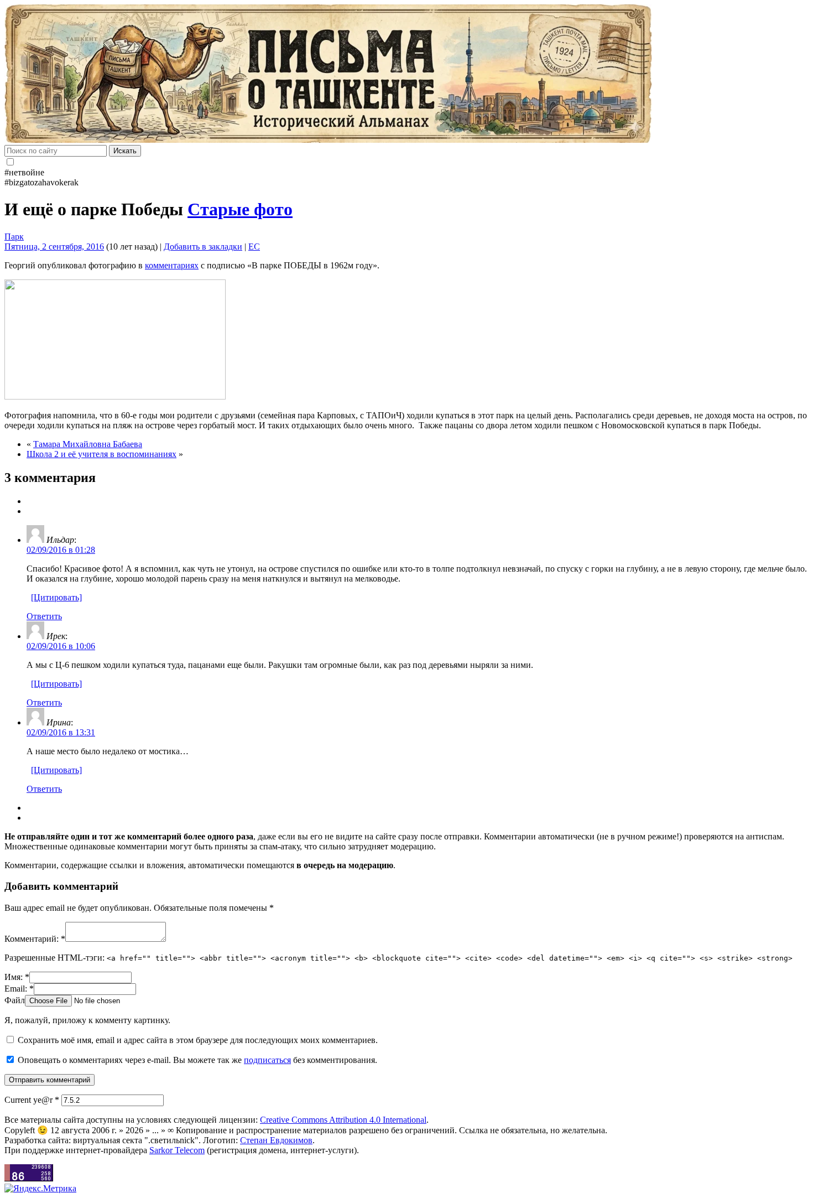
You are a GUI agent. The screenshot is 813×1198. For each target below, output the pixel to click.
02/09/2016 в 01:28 (61, 549)
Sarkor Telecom (177, 1150)
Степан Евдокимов (276, 1140)
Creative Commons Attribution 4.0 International (343, 1119)
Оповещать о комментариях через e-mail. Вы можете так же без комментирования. (196, 1060)
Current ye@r (31, 1099)
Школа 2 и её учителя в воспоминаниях (101, 454)
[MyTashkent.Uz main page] (406, 74)
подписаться (267, 1060)
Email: (19, 988)
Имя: (16, 977)
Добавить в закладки (203, 246)
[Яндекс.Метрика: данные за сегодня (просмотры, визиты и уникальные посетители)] (40, 1189)
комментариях (172, 265)
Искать (125, 151)
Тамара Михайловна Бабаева (87, 444)
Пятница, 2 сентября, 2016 (54, 246)
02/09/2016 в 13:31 (61, 732)
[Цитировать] (56, 597)
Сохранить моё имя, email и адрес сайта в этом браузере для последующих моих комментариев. (198, 1040)
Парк (14, 236)
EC (254, 246)
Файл (14, 1000)
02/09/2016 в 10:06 (61, 646)
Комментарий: (34, 938)
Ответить (44, 616)
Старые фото (240, 209)
